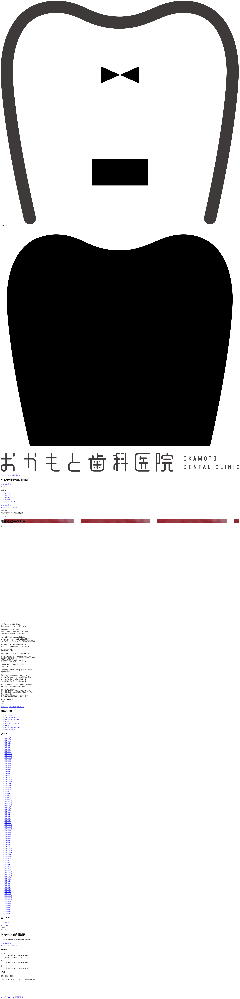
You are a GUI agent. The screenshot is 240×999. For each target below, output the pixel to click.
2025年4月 (7, 769)
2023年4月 (7, 817)
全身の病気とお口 (10, 729)
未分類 (6, 922)
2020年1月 (7, 894)
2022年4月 (7, 840)
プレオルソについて (11, 715)
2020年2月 (7, 892)
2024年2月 (7, 797)
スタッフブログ (9, 501)
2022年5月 (7, 838)
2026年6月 (7, 742)
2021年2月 (7, 868)
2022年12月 (8, 825)
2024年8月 (7, 785)
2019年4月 (7, 911)
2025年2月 (7, 773)
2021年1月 (7, 870)
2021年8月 (7, 856)
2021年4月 (7, 864)
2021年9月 (7, 854)
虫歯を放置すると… (11, 717)
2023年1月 (7, 823)
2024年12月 (8, 777)
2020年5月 (7, 886)
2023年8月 (7, 809)
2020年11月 (8, 874)
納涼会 (6, 721)
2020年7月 (7, 882)
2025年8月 (7, 762)
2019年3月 (7, 913)
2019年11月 (8, 898)
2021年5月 (7, 862)
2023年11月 (8, 803)
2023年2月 (7, 821)
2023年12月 (8, 801)
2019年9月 (7, 901)
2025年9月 (7, 760)
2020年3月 (7, 890)
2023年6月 (7, 813)
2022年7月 (7, 834)
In (5, 516)
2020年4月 (7, 888)
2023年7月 (7, 811)
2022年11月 (8, 827)
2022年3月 (7, 842)
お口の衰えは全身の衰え (12, 723)
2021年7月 (7, 858)
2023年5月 (7, 815)
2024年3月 (7, 795)
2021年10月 (8, 852)
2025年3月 (7, 771)
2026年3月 (7, 748)
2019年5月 (7, 909)
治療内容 (7, 495)
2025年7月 (7, 764)
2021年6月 (7, 860)
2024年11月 (8, 779)
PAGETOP (4, 925)
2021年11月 (8, 850)
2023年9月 (7, 807)
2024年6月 (7, 789)
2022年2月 (7, 844)
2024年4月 (7, 793)
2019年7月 (7, 905)
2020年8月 (7, 880)
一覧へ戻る (12, 707)
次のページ (20, 707)
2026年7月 (7, 740)
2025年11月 (8, 756)
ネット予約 (8, 997)
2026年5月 (7, 744)
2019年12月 (8, 896)
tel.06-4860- (6, 484)
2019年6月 (7, 907)
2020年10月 (8, 876)
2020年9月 (7, 878)
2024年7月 (7, 787)
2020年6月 (7, 884)
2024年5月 (7, 791)
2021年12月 (8, 848)
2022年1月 (7, 846)
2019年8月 (7, 903)
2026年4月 (7, 746)
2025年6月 (7, 765)
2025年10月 (8, 758)
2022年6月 (7, 836)
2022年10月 (8, 829)
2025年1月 (7, 775)
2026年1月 (7, 752)
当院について (9, 493)
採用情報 (7, 499)
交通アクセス (9, 497)
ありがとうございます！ (12, 719)
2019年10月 (8, 900)
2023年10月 (8, 805)
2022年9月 (7, 831)
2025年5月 (7, 767)
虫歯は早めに (9, 725)
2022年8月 (7, 833)
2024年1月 (7, 799)
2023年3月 (7, 819)
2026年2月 (7, 750)
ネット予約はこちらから (9, 507)
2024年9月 (7, 783)
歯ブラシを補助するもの (12, 727)
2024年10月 (8, 781)
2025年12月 (8, 754)
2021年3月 (7, 866)
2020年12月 (8, 872)
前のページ (4, 707)
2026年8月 (7, 738)
